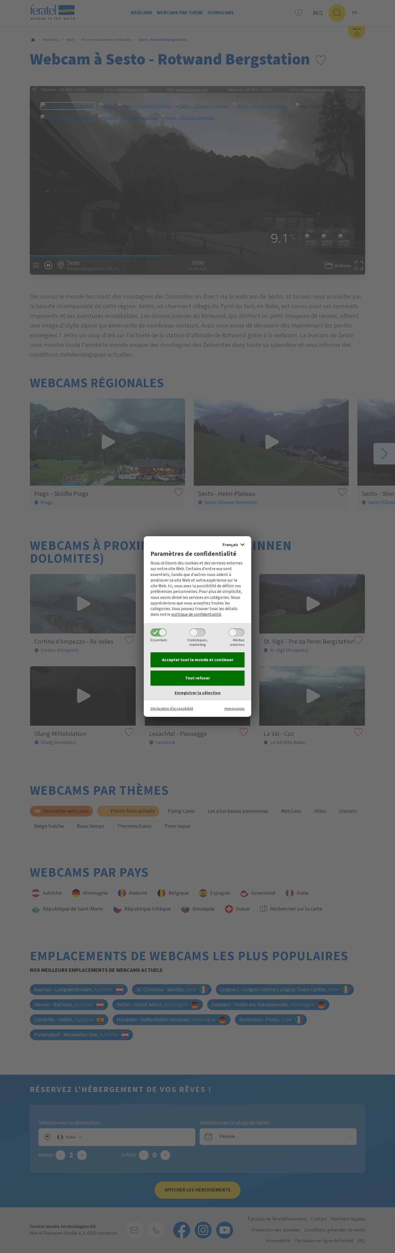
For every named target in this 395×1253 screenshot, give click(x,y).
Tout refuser (197, 678)
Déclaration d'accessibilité (171, 708)
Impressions (235, 708)
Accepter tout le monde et (197, 660)
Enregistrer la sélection (198, 693)
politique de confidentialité (196, 614)
